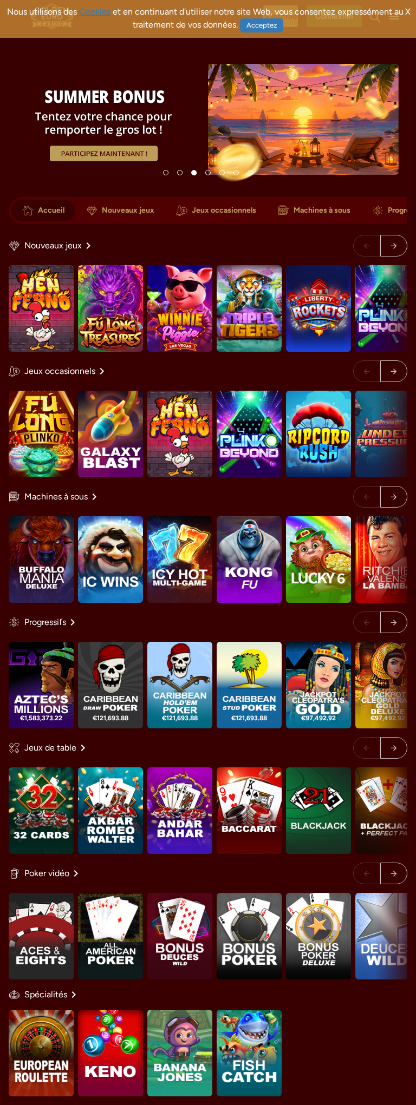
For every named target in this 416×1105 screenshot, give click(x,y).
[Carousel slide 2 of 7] (180, 172)
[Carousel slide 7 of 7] (250, 172)
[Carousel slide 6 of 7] (236, 172)
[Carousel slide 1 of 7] (165, 172)
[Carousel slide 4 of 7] (208, 172)
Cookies (94, 11)
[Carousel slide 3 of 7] (194, 172)
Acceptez (261, 25)
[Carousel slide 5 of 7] (222, 172)
